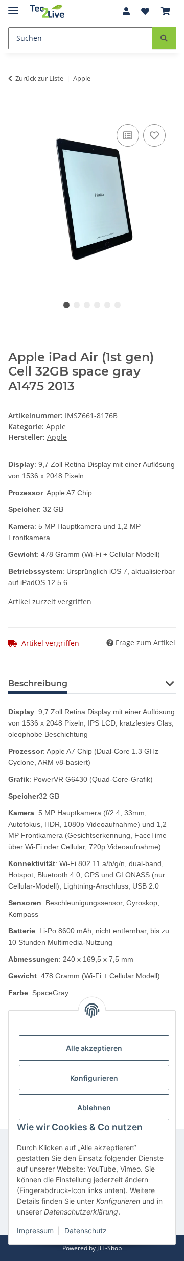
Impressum (35, 1230)
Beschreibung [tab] (37, 683)
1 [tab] (66, 305)
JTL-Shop (109, 1248)
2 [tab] (77, 305)
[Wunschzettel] (145, 11)
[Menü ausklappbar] (13, 6)
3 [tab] (87, 305)
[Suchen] (164, 38)
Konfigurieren (94, 1077)
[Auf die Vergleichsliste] (128, 135)
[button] (126, 11)
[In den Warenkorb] (16, 110)
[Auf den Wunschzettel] (154, 135)
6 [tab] (117, 305)
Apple (56, 426)
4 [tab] (97, 305)
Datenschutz (85, 1230)
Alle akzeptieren (94, 1048)
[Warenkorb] (165, 11)
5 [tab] (107, 305)
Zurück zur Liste (39, 78)
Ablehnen (94, 1107)
